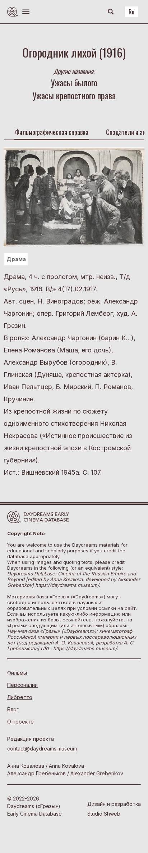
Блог (13, 709)
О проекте (20, 722)
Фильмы (17, 673)
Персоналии (22, 685)
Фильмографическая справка (51, 132)
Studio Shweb (103, 814)
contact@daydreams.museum (42, 748)
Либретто (19, 697)
